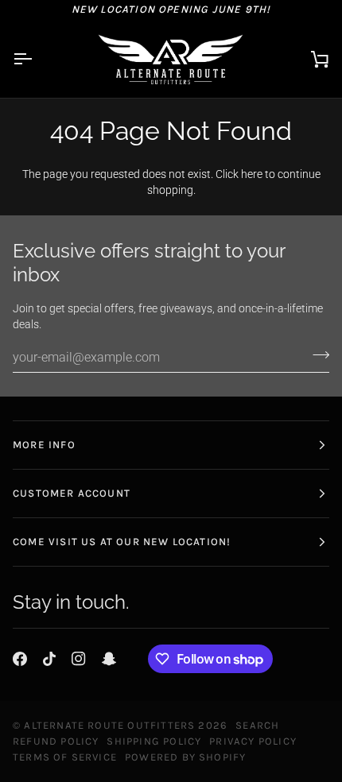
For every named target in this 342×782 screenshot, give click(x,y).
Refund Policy (56, 741)
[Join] (316, 355)
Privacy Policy (253, 741)
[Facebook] (20, 659)
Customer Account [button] (71, 493)
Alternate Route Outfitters (109, 725)
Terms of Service (65, 757)
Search (257, 725)
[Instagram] (79, 659)
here (251, 174)
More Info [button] (44, 445)
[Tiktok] (49, 659)
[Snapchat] (109, 659)
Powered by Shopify (185, 757)
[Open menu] (36, 59)
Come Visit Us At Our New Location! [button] (122, 542)
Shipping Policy (154, 741)
